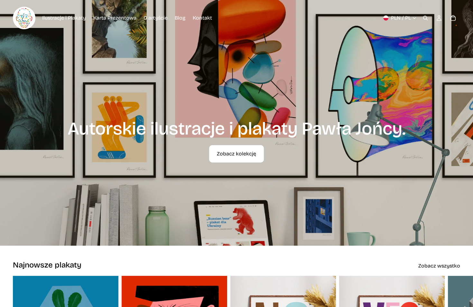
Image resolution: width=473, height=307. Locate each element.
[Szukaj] (425, 18)
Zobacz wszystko (439, 266)
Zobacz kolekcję (236, 154)
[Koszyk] (453, 18)
